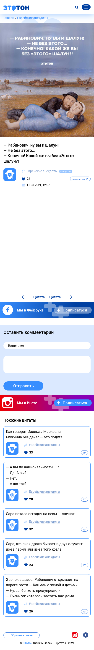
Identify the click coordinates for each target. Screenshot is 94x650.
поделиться (79, 179)
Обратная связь (22, 635)
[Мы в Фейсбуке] (85, 635)
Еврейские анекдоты (41, 171)
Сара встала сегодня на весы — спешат (40, 513)
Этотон (28, 643)
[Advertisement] (47, 245)
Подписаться (75, 310)
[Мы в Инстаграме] (75, 635)
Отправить (23, 385)
